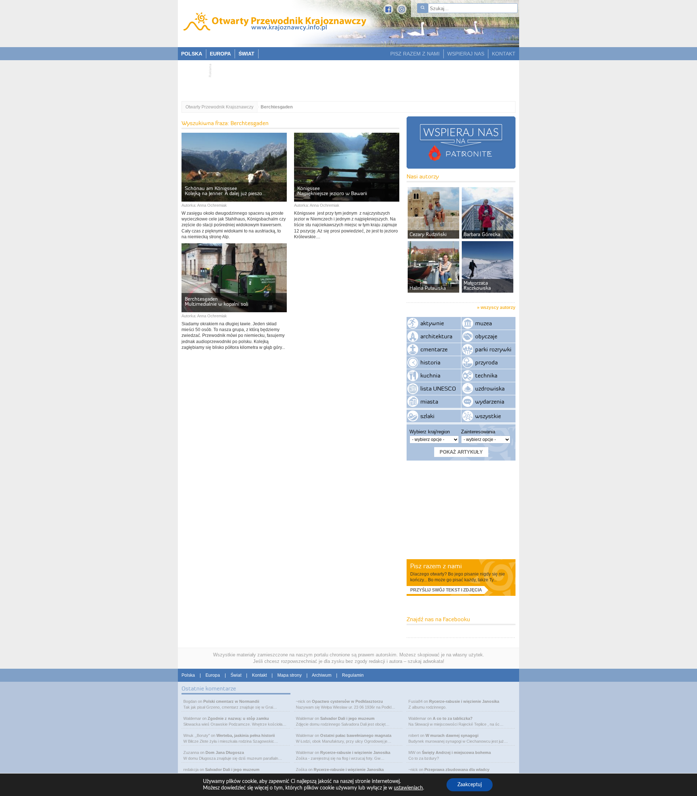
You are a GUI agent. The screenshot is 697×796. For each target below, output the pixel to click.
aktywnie (432, 323)
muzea (483, 323)
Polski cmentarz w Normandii (231, 701)
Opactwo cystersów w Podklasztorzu (347, 701)
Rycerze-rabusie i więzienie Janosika (355, 752)
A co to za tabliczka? (453, 718)
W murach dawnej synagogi (451, 735)
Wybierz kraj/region (429, 431)
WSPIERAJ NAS (465, 54)
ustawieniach (408, 788)
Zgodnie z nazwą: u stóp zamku (238, 718)
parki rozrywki (493, 349)
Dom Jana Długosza (224, 752)
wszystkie (488, 416)
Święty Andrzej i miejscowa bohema (456, 752)
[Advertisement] (345, 78)
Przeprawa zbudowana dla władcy (456, 769)
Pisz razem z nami (436, 566)
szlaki (427, 416)
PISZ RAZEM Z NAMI (415, 54)
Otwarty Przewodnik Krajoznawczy (219, 107)
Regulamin (353, 675)
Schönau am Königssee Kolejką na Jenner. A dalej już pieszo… (225, 191)
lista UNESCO (438, 388)
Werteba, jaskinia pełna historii (245, 735)
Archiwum (321, 675)
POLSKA (191, 54)
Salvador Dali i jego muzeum (232, 769)
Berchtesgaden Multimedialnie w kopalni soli (216, 301)
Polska (188, 675)
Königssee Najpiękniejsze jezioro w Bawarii (332, 191)
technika (486, 375)
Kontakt (259, 675)
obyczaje (486, 336)
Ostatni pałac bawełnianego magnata (355, 735)
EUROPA (220, 54)
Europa (212, 675)
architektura (436, 336)
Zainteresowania (478, 431)
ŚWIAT (246, 54)
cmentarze (434, 349)
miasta (429, 401)
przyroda (486, 362)
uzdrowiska (490, 388)
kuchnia (430, 375)
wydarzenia (489, 401)
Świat (236, 675)
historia (430, 362)
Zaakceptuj (469, 784)
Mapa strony (289, 675)
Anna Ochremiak (212, 205)
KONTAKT (503, 54)
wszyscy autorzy (498, 307)
